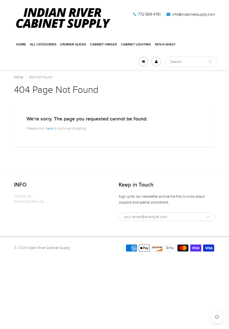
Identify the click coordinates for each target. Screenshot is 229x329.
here (49, 128)
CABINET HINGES (103, 44)
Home (21, 44)
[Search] (210, 61)
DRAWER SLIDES (73, 44)
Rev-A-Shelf (165, 44)
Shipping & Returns (29, 201)
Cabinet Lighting (136, 44)
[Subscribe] (208, 216)
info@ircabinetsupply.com (193, 14)
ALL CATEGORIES (43, 44)
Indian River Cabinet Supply (48, 248)
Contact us (22, 196)
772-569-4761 (149, 14)
